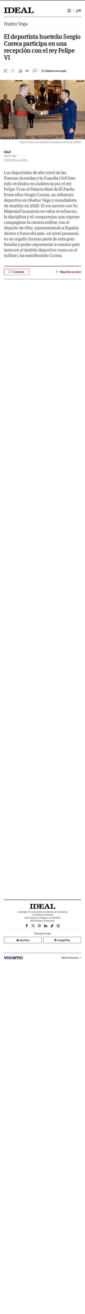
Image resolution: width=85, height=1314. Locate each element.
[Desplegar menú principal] (78, 10)
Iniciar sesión (69, 10)
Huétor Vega (16, 24)
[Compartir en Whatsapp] (20, 71)
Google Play (64, 940)
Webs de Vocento (70, 957)
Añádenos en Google (55, 70)
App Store (24, 940)
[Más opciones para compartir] (27, 71)
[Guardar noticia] (5, 70)
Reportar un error (70, 272)
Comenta (18, 272)
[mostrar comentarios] (35, 70)
